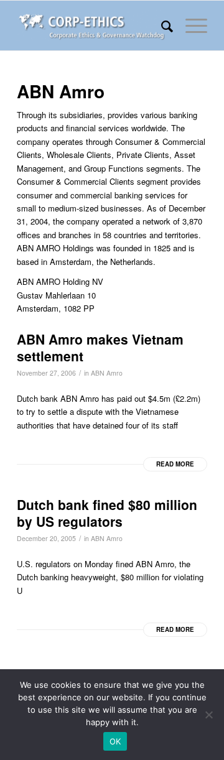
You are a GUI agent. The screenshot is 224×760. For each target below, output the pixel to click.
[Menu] (190, 25)
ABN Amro (107, 373)
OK (115, 741)
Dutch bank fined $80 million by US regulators (107, 513)
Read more (175, 464)
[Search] (161, 25)
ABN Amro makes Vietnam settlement (100, 347)
